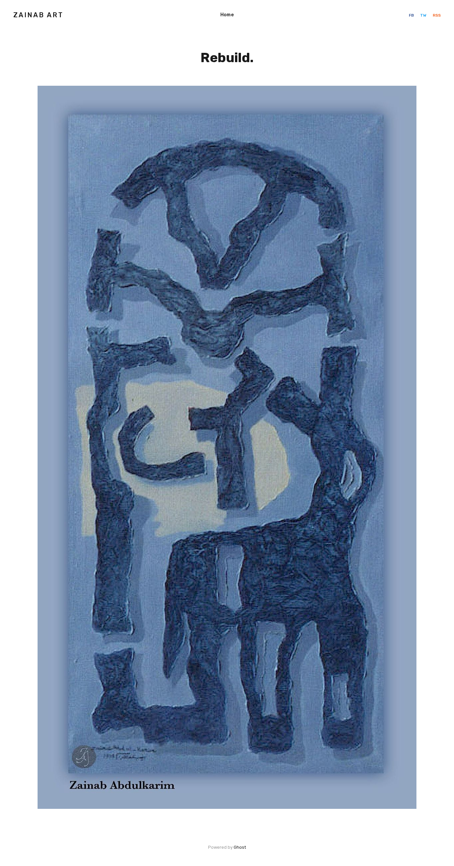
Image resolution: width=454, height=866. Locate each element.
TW (423, 15)
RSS (437, 15)
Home (227, 15)
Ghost (240, 847)
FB (412, 15)
